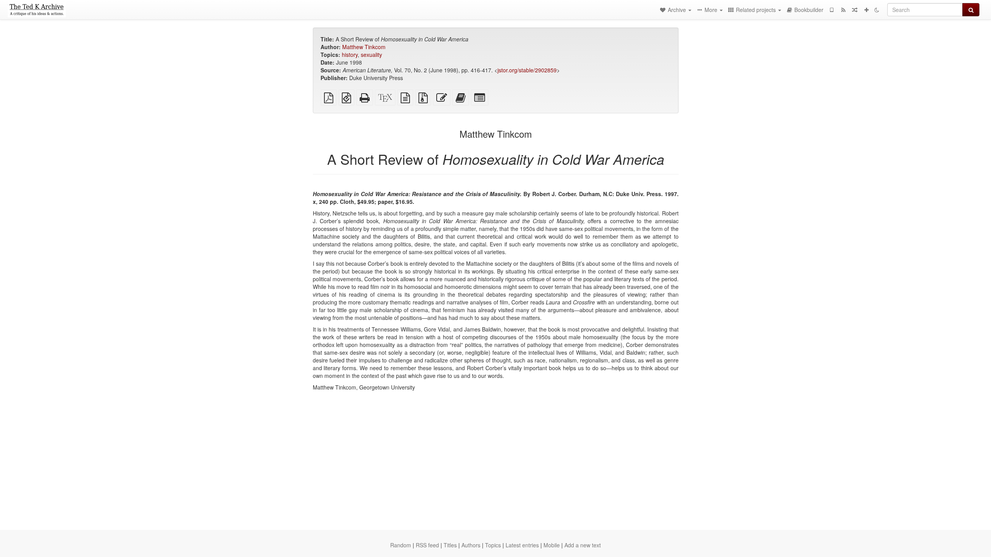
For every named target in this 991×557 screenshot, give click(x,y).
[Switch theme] (876, 9)
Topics (493, 545)
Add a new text (582, 545)
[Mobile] (831, 9)
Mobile (552, 545)
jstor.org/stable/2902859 (527, 70)
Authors (470, 545)
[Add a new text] (866, 9)
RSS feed (427, 545)
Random (400, 545)
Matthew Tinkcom (364, 47)
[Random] (855, 9)
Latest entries (522, 545)
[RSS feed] (843, 9)
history (350, 54)
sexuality (371, 54)
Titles (450, 545)
